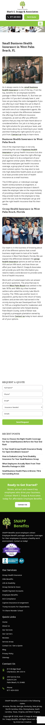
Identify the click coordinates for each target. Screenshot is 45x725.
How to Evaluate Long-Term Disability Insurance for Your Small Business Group (20, 457)
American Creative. (24, 722)
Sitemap (5, 657)
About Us (6, 626)
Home (4, 622)
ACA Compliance (9, 599)
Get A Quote (31, 17)
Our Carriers (7, 634)
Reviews (5, 638)
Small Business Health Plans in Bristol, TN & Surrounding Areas (21, 472)
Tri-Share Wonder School (12, 610)
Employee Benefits (10, 595)
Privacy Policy (7, 653)
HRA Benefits (7, 579)
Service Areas (8, 641)
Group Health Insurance (12, 575)
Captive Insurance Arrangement (15, 602)
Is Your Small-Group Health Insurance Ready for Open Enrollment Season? (22, 450)
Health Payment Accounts (12, 591)
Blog (4, 649)
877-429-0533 (15, 17)
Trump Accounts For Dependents (15, 606)
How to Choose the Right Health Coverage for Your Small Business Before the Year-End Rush (22, 442)
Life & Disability (8, 583)
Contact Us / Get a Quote (12, 645)
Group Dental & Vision (11, 587)
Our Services (7, 630)
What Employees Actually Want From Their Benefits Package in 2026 (21, 465)
